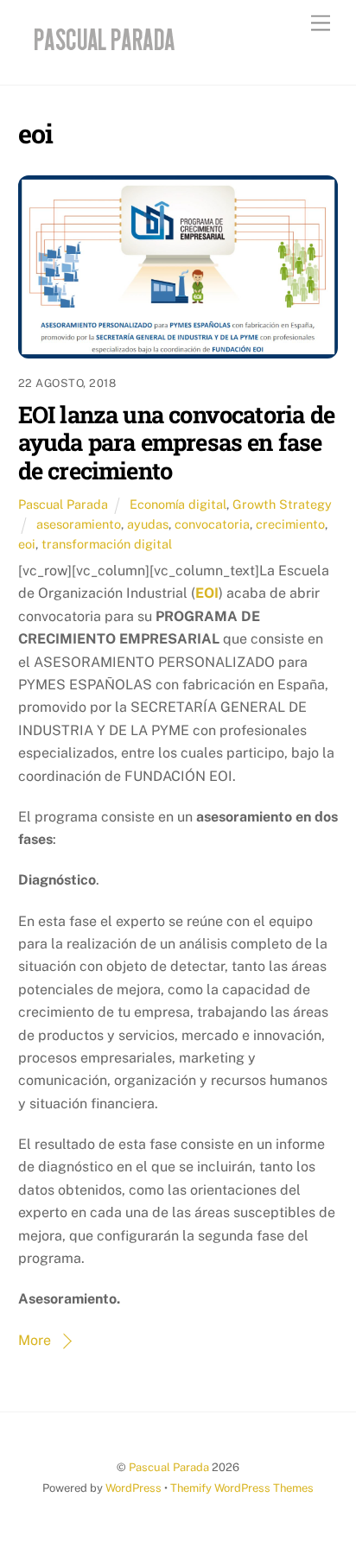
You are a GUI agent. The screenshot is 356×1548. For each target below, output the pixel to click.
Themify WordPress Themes (242, 1487)
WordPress (133, 1487)
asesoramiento (78, 524)
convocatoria (212, 524)
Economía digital (178, 504)
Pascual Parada (63, 504)
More (34, 1340)
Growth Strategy (282, 504)
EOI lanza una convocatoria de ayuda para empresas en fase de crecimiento (176, 441)
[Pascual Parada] (101, 53)
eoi (26, 543)
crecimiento (290, 524)
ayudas (147, 524)
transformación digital (106, 543)
